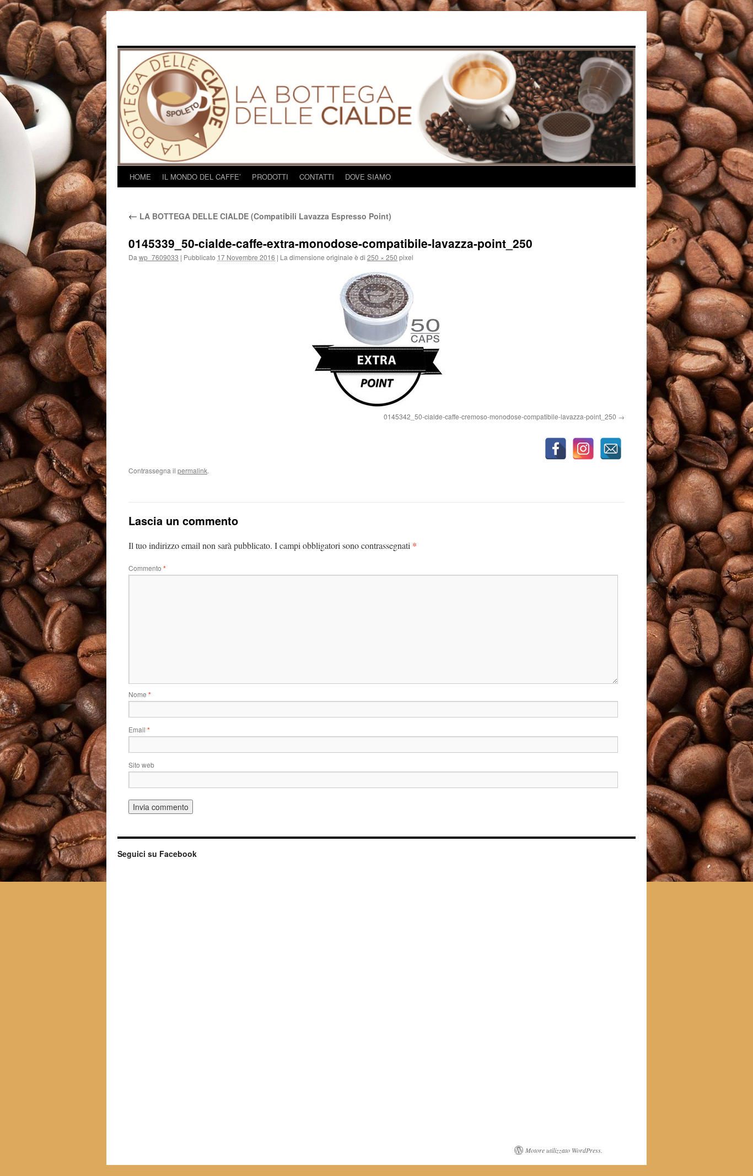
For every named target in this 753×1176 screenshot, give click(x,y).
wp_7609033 (159, 257)
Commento (147, 568)
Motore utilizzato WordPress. (564, 1150)
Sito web (141, 764)
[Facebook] (556, 449)
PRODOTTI (270, 176)
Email (139, 729)
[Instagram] (583, 449)
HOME (140, 176)
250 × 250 (382, 257)
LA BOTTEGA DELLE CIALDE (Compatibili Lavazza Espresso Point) (259, 216)
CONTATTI (316, 176)
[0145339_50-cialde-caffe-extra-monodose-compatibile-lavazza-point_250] (376, 339)
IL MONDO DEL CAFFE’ (201, 176)
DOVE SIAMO (368, 176)
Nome (139, 694)
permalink (192, 470)
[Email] (611, 449)
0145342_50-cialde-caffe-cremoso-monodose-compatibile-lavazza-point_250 (500, 416)
